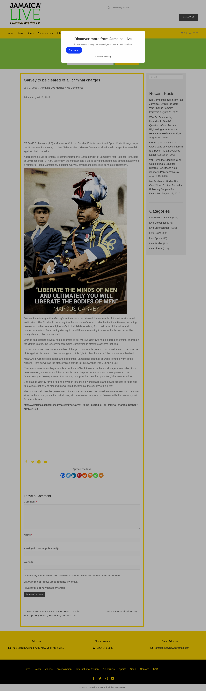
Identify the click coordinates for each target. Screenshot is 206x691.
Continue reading (103, 56)
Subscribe (74, 50)
